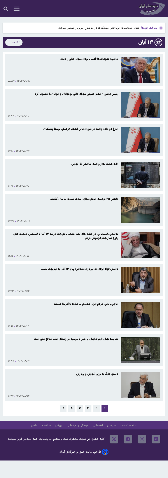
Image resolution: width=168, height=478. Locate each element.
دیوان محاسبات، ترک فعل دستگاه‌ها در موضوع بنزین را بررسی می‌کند (99, 28)
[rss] (156, 439)
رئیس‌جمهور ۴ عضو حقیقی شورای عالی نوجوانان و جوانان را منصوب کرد (76, 94)
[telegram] (128, 439)
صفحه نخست (128, 425)
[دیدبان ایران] (151, 9)
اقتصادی (98, 425)
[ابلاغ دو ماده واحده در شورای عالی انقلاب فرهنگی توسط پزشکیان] (140, 140)
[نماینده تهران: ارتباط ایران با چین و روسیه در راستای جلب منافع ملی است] (140, 350)
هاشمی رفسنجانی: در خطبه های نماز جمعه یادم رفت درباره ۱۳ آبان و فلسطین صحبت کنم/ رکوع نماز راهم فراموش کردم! (65, 236)
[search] (6, 9)
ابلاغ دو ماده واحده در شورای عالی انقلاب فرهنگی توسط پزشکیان (80, 129)
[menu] (16, 8)
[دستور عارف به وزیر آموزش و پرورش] (140, 385)
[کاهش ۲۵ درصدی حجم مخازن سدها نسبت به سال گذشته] (140, 210)
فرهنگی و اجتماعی (77, 425)
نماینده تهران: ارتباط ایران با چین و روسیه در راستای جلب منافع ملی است (76, 339)
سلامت (46, 425)
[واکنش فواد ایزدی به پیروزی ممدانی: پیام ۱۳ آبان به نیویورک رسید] (140, 280)
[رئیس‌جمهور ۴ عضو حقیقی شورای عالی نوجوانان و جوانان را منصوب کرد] (140, 105)
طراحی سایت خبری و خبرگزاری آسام (80, 452)
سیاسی (111, 425)
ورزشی (59, 425)
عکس (35, 425)
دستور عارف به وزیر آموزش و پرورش (97, 374)
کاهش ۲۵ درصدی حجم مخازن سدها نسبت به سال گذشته (84, 199)
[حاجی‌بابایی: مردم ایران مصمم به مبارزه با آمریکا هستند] (140, 315)
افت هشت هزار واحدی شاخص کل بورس (94, 164)
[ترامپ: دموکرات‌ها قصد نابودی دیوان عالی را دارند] (140, 70)
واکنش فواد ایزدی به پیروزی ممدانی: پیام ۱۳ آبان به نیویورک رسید (79, 269)
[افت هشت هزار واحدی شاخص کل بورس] (140, 175)
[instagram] (142, 439)
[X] (114, 439)
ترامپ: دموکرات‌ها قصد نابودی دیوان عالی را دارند (89, 59)
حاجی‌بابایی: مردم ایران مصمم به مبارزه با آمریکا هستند (86, 304)
